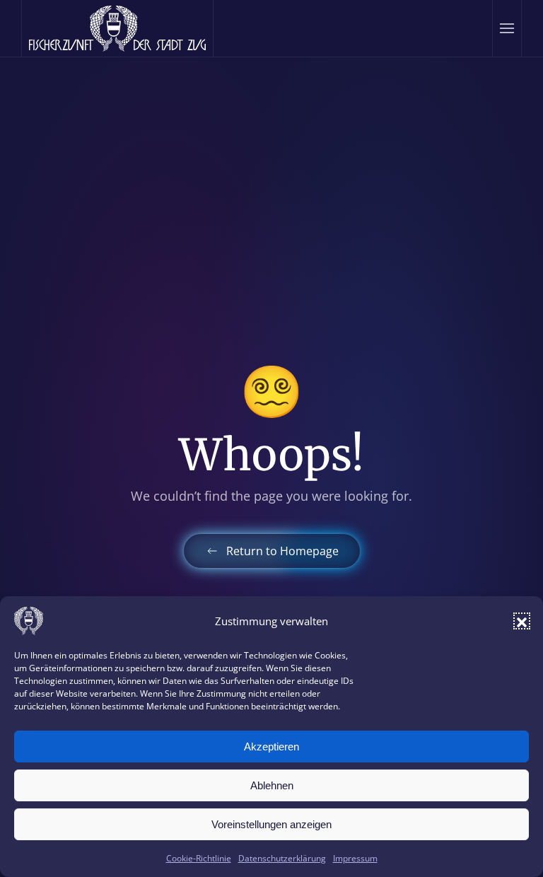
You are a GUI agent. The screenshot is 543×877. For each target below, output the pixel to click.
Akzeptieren (271, 746)
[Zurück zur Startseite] (118, 28)
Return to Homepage (282, 551)
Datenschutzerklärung (282, 858)
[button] (522, 621)
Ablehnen (271, 785)
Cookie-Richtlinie (198, 858)
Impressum (355, 858)
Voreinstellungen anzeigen (271, 824)
